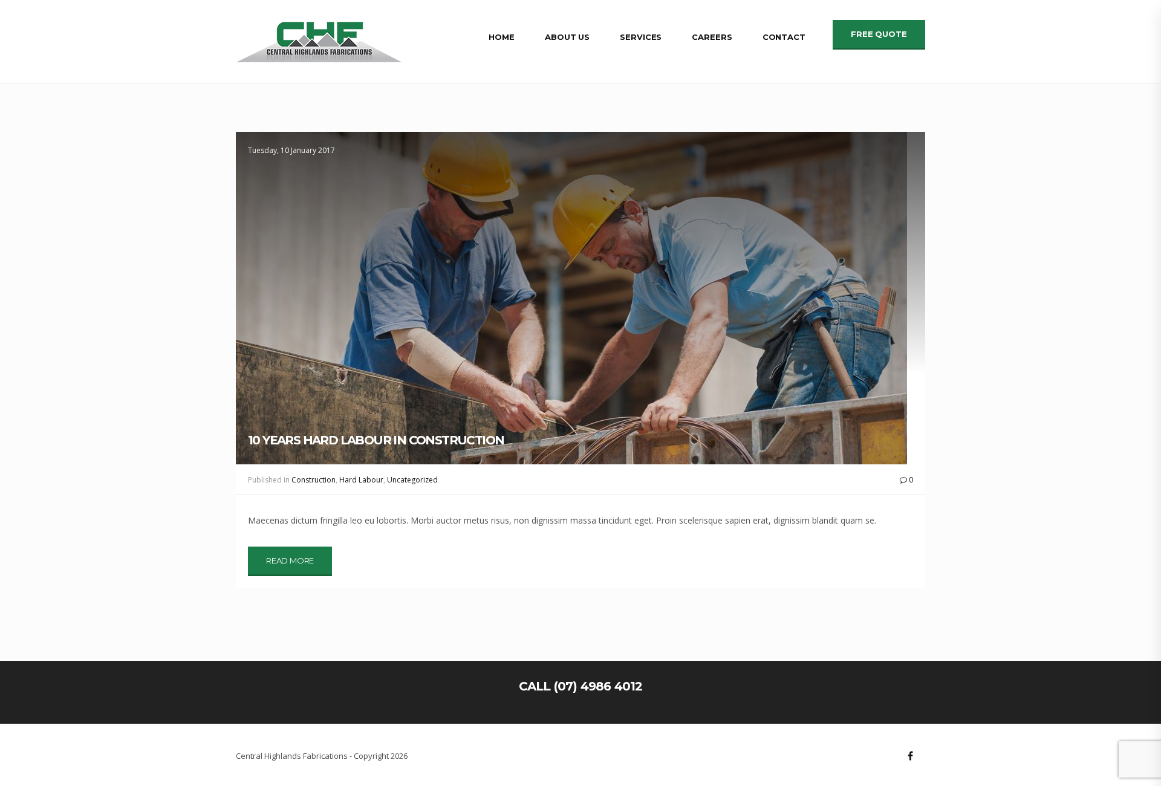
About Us (567, 37)
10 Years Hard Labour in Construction (376, 440)
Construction (313, 480)
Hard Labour (361, 480)
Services (641, 37)
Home (502, 37)
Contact (784, 37)
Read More (290, 560)
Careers (712, 37)
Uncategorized (412, 480)
